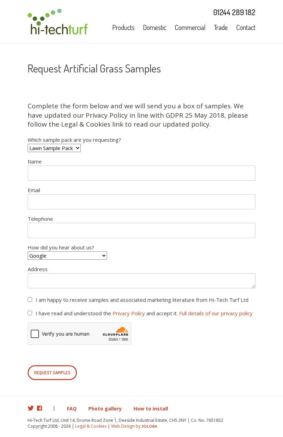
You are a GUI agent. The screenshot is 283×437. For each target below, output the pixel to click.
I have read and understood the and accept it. (144, 313)
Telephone (40, 218)
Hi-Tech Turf (58, 22)
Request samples (52, 372)
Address (38, 269)
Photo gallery (105, 408)
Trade (221, 27)
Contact (245, 27)
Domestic (154, 27)
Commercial (190, 27)
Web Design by (134, 426)
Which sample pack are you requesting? (74, 139)
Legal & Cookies (91, 426)
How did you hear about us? (61, 247)
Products (123, 27)
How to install (151, 408)
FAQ (72, 408)
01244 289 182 (234, 12)
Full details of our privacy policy (216, 313)
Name (35, 161)
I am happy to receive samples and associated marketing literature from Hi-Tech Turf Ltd (142, 299)
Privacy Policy (129, 313)
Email (34, 190)
